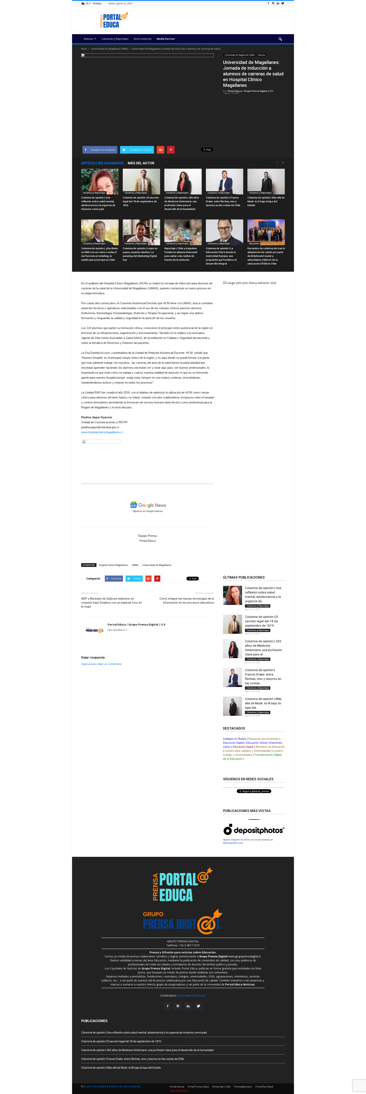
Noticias (88, 38)
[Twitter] (283, 3)
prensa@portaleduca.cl (191, 995)
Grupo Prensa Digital (95, 1086)
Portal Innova (177, 1086)
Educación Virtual (256, 742)
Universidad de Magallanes (157, 565)
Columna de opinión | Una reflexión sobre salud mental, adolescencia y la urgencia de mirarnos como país (144, 1032)
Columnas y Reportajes (115, 38)
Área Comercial (142, 38)
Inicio (84, 48)
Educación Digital (233, 742)
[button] (280, 39)
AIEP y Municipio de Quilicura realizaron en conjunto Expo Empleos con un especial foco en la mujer (111, 602)
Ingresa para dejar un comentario (101, 663)
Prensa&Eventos (243, 1086)
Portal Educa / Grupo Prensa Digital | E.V (250, 90)
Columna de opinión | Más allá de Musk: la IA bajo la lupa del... (263, 703)
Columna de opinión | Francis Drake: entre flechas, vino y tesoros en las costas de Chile (223, 201)
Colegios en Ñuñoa (234, 738)
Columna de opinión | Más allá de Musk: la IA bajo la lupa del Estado (266, 201)
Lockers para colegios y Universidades (248, 750)
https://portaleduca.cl (117, 630)
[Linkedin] (278, 3)
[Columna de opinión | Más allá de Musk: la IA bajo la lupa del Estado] (266, 181)
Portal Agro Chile (221, 1086)
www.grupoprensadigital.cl (230, 956)
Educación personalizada (263, 738)
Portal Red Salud (264, 1086)
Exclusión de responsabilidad (124, 1086)
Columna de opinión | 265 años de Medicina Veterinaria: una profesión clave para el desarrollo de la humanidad (147, 1050)
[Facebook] (268, 3)
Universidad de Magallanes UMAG (239, 55)
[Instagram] (273, 3)
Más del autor (141, 163)
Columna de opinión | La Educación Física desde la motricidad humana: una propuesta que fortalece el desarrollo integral (221, 256)
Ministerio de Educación (270, 746)
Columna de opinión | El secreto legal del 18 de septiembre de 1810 (141, 201)
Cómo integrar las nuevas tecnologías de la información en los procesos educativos (187, 600)
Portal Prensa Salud (198, 1086)
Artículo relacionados (102, 163)
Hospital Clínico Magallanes (113, 565)
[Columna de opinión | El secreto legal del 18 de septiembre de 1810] (141, 181)
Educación (254, 243)
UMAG (135, 565)
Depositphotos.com (233, 843)
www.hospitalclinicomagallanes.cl (102, 432)
